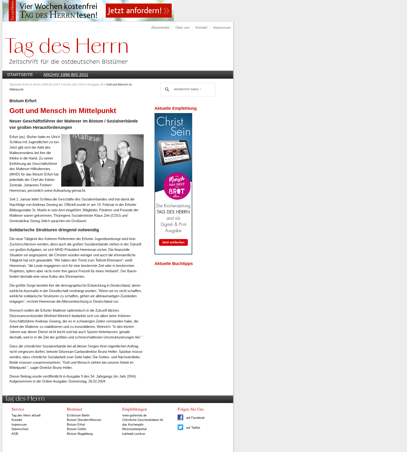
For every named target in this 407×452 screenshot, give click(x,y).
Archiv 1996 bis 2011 (65, 74)
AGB (15, 434)
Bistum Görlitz (76, 429)
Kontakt (201, 27)
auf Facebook (195, 417)
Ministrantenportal (134, 429)
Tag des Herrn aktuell (26, 415)
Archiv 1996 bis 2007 (46, 84)
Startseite (20, 74)
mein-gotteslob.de (134, 415)
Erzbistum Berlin (78, 415)
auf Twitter (192, 427)
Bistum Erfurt (76, 424)
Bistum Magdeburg (80, 434)
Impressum (222, 27)
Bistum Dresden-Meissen (84, 420)
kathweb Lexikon (133, 434)
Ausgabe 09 (95, 84)
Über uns (182, 27)
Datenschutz (20, 429)
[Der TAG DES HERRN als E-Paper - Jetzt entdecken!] (173, 253)
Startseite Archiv (19, 84)
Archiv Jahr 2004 (74, 84)
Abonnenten (160, 27)
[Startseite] (65, 68)
